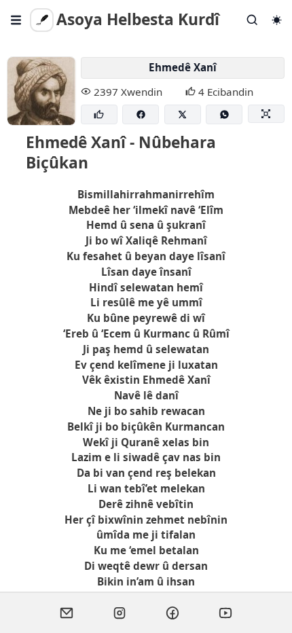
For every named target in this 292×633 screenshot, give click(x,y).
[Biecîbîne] (99, 114)
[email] (66, 612)
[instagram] (119, 612)
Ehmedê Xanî (183, 67)
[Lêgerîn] (252, 19)
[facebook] (172, 612)
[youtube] (225, 612)
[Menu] (16, 19)
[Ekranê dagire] (266, 114)
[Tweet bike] (182, 114)
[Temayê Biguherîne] (276, 19)
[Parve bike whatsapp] (224, 114)
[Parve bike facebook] (140, 114)
